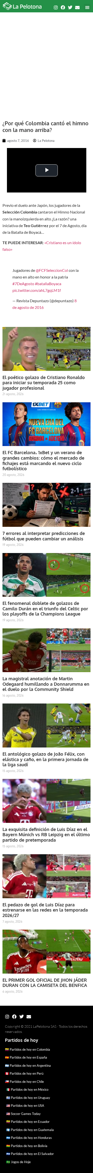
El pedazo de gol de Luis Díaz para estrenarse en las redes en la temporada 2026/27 (45, 910)
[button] (87, 7)
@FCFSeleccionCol (52, 270)
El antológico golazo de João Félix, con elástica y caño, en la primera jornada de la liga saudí (45, 759)
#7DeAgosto (23, 283)
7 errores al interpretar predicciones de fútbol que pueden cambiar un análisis (43, 536)
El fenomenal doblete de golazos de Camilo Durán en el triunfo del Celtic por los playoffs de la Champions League (45, 608)
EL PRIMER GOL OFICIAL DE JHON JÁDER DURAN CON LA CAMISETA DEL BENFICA (44, 982)
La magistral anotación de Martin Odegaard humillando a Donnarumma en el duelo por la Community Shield (45, 684)
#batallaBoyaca (48, 283)
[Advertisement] (46, 63)
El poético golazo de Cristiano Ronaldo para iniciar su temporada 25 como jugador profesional (43, 383)
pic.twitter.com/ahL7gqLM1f (36, 290)
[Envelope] (77, 7)
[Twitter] (70, 7)
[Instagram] (56, 7)
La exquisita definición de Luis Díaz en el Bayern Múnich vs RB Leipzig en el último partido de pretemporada (46, 835)
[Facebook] (63, 7)
